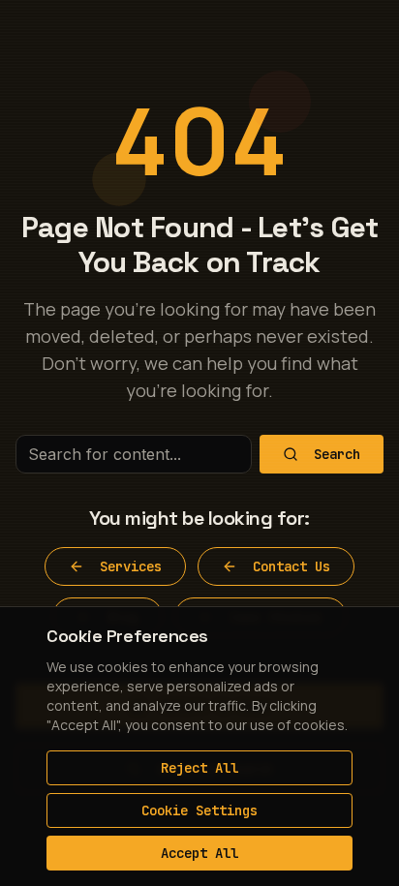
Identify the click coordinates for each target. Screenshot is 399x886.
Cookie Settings (199, 810)
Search (337, 454)
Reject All (199, 768)
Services (131, 566)
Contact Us (291, 566)
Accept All (199, 853)
